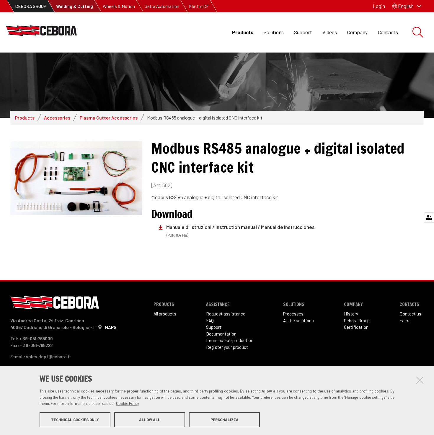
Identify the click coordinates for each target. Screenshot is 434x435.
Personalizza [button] (225, 419)
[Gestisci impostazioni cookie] (429, 217)
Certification (356, 327)
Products (242, 32)
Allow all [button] (149, 419)
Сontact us (410, 313)
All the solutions (298, 320)
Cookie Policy (127, 403)
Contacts (388, 32)
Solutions (274, 32)
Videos (329, 32)
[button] (407, 6)
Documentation (221, 333)
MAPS (110, 327)
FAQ (210, 320)
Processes (293, 313)
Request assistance (225, 313)
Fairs (404, 320)
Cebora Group (357, 320)
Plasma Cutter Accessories (109, 117)
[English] (41, 32)
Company (357, 32)
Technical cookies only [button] (75, 419)
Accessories (57, 117)
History (351, 313)
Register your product (227, 347)
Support (303, 32)
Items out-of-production (229, 340)
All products (165, 313)
